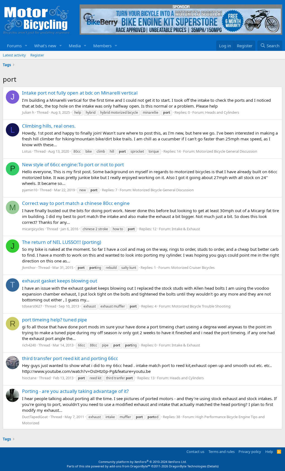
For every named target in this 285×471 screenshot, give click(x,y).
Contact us (195, 451)
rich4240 (29, 345)
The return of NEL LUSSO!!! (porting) (61, 242)
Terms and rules (221, 451)
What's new (45, 45)
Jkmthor (29, 267)
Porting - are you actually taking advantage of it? (75, 391)
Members (102, 45)
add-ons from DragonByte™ (129, 466)
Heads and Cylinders (222, 112)
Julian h (28, 112)
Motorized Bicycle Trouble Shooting (201, 306)
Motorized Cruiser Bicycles (193, 267)
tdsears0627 (32, 306)
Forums (14, 45)
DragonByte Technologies (187, 466)
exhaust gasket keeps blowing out (59, 280)
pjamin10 (29, 189)
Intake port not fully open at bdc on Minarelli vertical (79, 93)
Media (75, 45)
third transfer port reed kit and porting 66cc (70, 358)
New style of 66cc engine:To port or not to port (73, 164)
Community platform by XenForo (143, 462)
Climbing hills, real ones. (49, 126)
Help (269, 451)
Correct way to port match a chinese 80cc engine (76, 203)
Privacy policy (250, 451)
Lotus (26, 151)
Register (37, 55)
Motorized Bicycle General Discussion (226, 151)
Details (213, 466)
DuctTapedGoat (35, 416)
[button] (26, 46)
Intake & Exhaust (186, 228)
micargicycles (33, 228)
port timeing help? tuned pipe (54, 319)
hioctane (29, 377)
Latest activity (14, 55)
